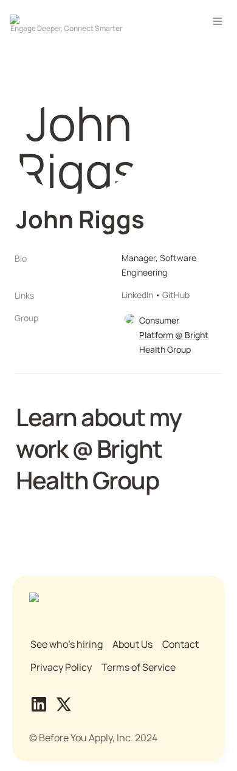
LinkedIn (137, 295)
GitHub (176, 295)
